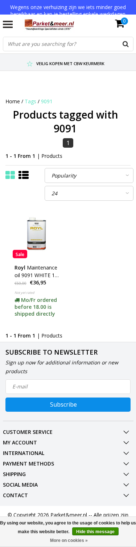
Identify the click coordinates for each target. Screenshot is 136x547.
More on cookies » (69, 540)
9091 (47, 101)
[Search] (125, 44)
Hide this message (95, 531)
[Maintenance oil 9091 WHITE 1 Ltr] (37, 234)
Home (12, 101)
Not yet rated (24, 292)
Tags (30, 101)
